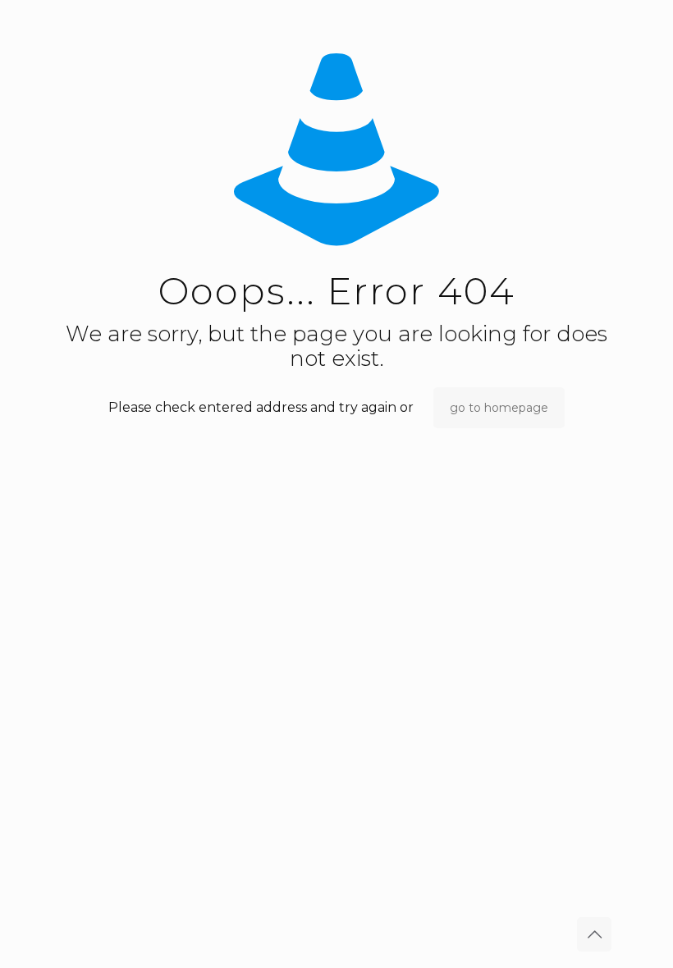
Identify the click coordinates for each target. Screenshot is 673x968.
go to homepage (499, 407)
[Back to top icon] (594, 934)
